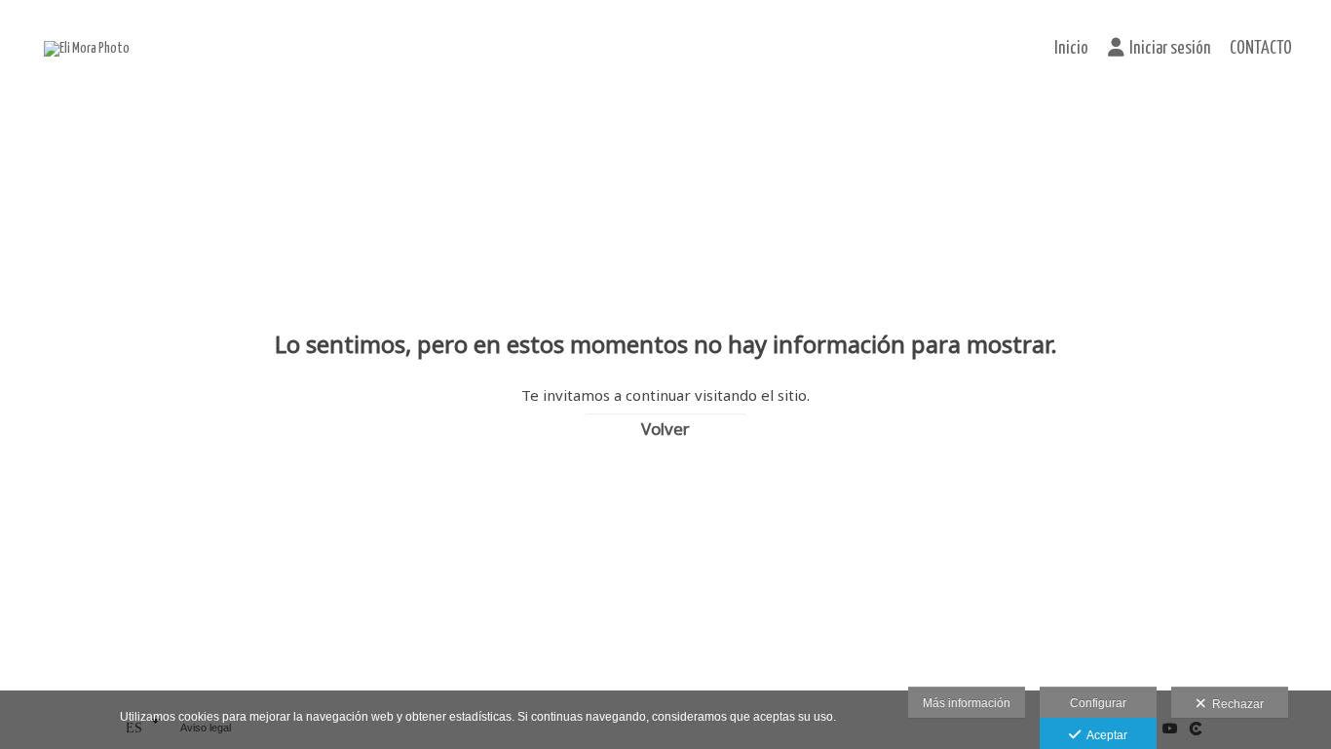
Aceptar (1104, 735)
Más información (966, 703)
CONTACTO (1261, 49)
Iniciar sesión (1169, 49)
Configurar (1098, 703)
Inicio (1071, 49)
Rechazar (1235, 704)
